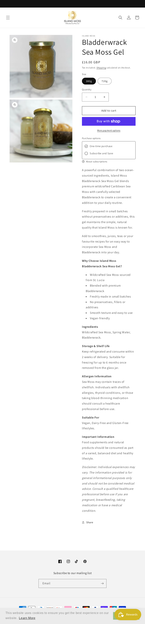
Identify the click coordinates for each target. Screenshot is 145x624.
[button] (8, 17)
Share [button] (89, 522)
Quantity (86, 89)
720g (105, 81)
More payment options (108, 130)
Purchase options (91, 138)
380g (89, 81)
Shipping (101, 67)
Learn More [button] (27, 618)
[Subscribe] (102, 583)
